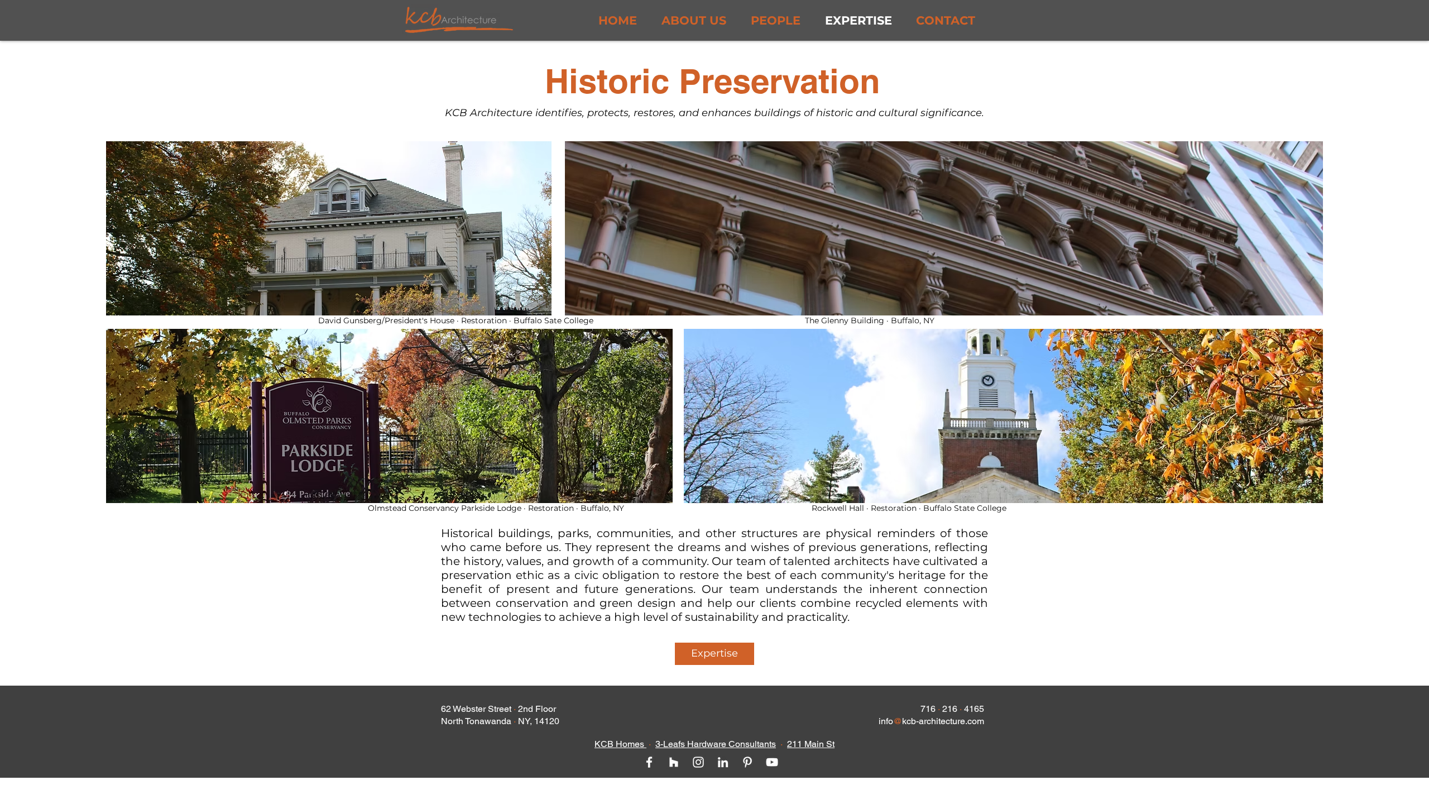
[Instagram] (698, 762)
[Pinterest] (747, 762)
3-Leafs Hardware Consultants (715, 744)
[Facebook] (649, 762)
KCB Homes (620, 744)
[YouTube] (772, 762)
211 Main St (811, 744)
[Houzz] (673, 762)
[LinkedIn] (723, 762)
